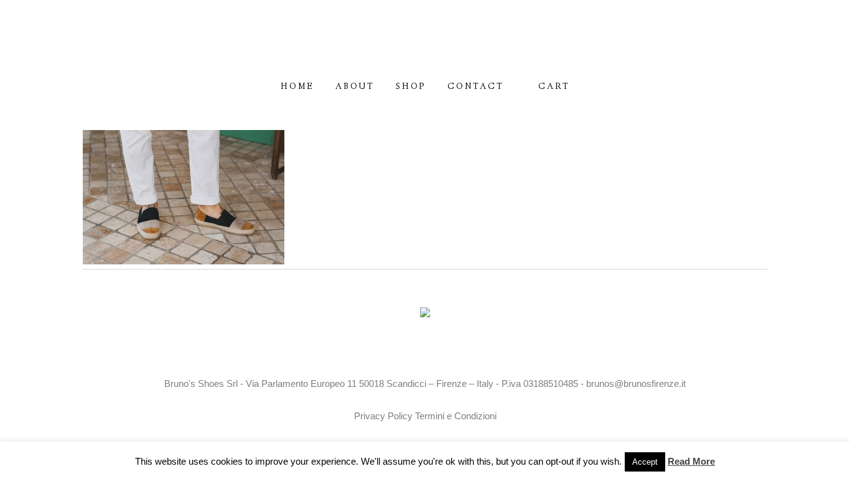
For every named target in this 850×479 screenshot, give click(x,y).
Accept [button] (645, 462)
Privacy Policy (383, 416)
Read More (691, 461)
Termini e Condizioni (456, 416)
